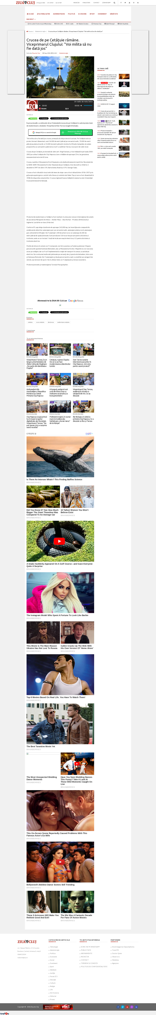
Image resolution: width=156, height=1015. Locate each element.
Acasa (30, 31)
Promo (52, 999)
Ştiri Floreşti (110, 24)
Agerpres (115, 963)
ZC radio (70, 24)
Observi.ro (116, 957)
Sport (92, 14)
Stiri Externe (54, 993)
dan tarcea (51, 322)
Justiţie (52, 973)
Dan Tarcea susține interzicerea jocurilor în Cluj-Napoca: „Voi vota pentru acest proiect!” (82, 363)
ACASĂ (31, 14)
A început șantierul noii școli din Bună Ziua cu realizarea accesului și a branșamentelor (59, 392)
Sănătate (114, 14)
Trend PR (115, 950)
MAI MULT (30, 19)
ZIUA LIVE (59, 24)
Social (52, 960)
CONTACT (85, 960)
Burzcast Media (85, 1011)
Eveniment (102, 14)
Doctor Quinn (117, 953)
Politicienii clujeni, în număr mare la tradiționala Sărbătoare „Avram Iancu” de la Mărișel (60, 420)
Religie (52, 986)
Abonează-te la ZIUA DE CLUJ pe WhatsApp (78, 132)
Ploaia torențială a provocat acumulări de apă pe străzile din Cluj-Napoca (106, 132)
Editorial (53, 996)
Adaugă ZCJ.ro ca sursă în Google (45, 132)
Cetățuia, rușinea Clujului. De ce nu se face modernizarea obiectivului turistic (60, 363)
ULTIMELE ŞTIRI (44, 14)
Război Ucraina (83, 24)
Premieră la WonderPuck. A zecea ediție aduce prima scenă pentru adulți (107, 155)
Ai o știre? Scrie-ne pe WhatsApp (40, 24)
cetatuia (30, 322)
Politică (71, 14)
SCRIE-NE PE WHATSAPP (90, 947)
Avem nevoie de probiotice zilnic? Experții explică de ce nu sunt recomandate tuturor (107, 140)
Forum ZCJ (54, 976)
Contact (96, 2)
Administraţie (59, 14)
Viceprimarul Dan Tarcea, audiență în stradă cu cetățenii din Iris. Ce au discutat (83, 392)
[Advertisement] (60, 199)
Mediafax (115, 960)
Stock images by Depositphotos (123, 947)
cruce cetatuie (40, 322)
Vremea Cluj (97, 24)
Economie (82, 14)
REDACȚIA (85, 957)
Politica (53, 953)
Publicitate (86, 2)
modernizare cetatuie (63, 322)
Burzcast (76, 1011)
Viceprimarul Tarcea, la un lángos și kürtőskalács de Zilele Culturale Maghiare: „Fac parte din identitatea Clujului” (37, 364)
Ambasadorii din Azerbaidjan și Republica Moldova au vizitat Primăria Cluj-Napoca (36, 392)
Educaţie (53, 980)
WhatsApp (107, 2)
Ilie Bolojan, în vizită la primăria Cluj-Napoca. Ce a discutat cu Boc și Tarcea (83, 419)
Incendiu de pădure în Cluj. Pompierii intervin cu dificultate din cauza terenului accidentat (107, 76)
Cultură (52, 983)
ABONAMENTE (86, 953)
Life (51, 989)
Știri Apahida (123, 24)
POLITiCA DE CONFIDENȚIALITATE (94, 966)
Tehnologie (54, 947)
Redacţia (76, 2)
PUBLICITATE (86, 950)
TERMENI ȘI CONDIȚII (89, 963)
